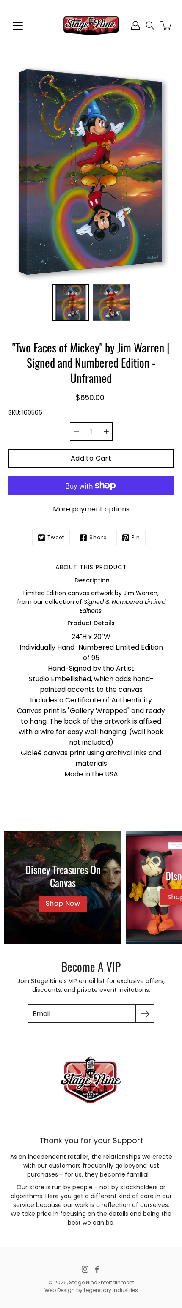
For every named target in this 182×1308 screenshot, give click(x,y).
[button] (150, 25)
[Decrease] (76, 431)
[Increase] (106, 431)
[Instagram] (85, 1269)
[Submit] (144, 1013)
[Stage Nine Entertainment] (91, 25)
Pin (136, 537)
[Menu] (17, 26)
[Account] (135, 25)
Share (98, 537)
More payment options (91, 509)
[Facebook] (97, 1269)
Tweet (55, 537)
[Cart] (167, 25)
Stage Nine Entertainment (101, 1282)
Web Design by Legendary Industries (91, 1290)
